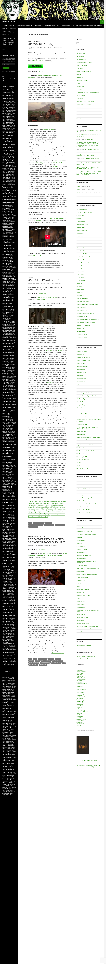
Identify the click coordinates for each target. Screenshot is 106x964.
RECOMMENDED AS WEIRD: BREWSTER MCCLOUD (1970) (47, 541)
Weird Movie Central (82, 334)
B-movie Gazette (81, 221)
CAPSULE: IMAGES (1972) (44, 279)
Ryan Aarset (80, 670)
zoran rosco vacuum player (84, 634)
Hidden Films (80, 407)
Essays (78, 83)
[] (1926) (9, 468)
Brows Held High (81, 363)
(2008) (6, 168)
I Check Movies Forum (82, 577)
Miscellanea (80, 98)
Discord (78, 189)
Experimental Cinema (82, 242)
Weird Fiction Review (82, 617)
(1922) (6, 458)
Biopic (57, 261)
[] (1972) (7, 553)
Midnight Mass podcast (83, 262)
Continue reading (36, 255)
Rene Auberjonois (57, 75)
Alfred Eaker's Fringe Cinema (84, 62)
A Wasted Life (80, 215)
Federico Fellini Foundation (84, 489)
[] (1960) (8, 332)
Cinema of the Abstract (82, 224)
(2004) (5, 86)
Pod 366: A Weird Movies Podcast (85, 101)
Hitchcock (49, 350)
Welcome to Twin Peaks (83, 623)
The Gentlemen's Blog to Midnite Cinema (87, 304)
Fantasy (31, 660)
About (5, 25)
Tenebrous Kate (81, 604)
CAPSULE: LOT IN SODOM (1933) (86, 155)
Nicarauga (52, 265)
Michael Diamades (81, 679)
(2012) (11, 152)
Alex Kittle (79, 537)
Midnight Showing (81, 268)
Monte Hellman (58, 161)
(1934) (7, 149)
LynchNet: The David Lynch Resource (86, 498)
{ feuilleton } (80, 527)
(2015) (10, 406)
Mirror (7, 741)
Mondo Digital (80, 274)
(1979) (5, 560)
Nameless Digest (81, 580)
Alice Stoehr (80, 714)
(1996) (8, 483)
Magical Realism (45, 660)
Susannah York (40, 297)
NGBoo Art (79, 283)
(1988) (13, 102)
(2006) (7, 361)
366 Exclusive (80, 56)
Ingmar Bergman (81, 495)
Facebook (79, 192)
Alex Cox (40, 71)
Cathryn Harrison (41, 299)
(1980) (11, 110)
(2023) (7, 689)
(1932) (5, 296)
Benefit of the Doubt (82, 549)
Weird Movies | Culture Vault (84, 340)
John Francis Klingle (82, 697)
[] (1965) (8, 274)
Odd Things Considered (83, 589)
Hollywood (44, 265)
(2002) (10, 95)
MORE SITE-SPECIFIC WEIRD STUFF (24, 25)
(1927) (10, 428)
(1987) (7, 153)
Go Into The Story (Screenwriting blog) (87, 574)
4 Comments (54, 545)
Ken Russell (37, 220)
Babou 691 (79, 543)
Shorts (78, 110)
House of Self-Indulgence (83, 254)
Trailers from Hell (81, 614)
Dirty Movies (80, 384)
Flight (37, 660)
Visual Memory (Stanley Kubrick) (85, 512)
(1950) (6, 466)
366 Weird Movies (8, 22)
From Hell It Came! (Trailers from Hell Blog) (88, 568)
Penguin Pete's (80, 598)
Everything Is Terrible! (82, 565)
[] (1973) (8, 370)
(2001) (6, 177)
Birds (35, 658)
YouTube (79, 198)
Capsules (30, 277)
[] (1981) (9, 774)
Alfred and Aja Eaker (82, 683)
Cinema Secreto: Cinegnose (84, 645)
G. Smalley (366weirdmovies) (84, 711)
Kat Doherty (80, 680)
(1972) (8, 237)
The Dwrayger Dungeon (83, 301)
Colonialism (43, 263)
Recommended (33, 267)
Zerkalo (11, 741)
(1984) (8, 98)
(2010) (8, 617)
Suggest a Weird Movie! (68, 25)
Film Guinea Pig (81, 399)
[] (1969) (9, 192)
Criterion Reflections (82, 378)
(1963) (9, 88)
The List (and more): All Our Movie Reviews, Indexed (89, 25)
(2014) (5, 493)
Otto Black (79, 674)
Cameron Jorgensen (82, 694)
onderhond (79, 286)
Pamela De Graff (43, 545)
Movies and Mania (81, 277)
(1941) (7, 324)
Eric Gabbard (80, 688)
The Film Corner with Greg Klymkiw (86, 451)
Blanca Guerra (32, 77)
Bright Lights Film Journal (83, 360)
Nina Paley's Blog (81, 500)
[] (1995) (8, 185)
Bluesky (79, 186)
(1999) (10, 290)
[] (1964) (7, 397)
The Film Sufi (80, 454)
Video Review (80, 119)
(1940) (12, 278)
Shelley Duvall (33, 664)
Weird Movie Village (82, 337)
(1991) (6, 125)
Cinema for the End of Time (84, 555)
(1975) (5, 784)
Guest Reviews (32, 536)
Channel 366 (80, 77)
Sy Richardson (46, 75)
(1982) (7, 294)
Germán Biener (81, 673)
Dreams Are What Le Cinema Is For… (86, 390)
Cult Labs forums (81, 227)
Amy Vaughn (80, 722)
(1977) (6, 261)
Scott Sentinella (81, 710)
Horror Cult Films (81, 251)
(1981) (6, 490)
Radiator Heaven (81, 434)
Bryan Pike (79, 707)
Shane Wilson (46, 283)
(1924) (6, 401)
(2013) (9, 258)
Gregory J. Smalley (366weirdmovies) (51, 47)
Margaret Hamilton (57, 555)
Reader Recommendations (84, 104)
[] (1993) (8, 495)
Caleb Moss (80, 704)
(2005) (7, 300)
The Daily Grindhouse (82, 298)
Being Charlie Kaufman (83, 480)
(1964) (7, 244)
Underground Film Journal (83, 325)
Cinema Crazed (81, 369)
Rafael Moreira (80, 701)
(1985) (12, 166)
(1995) (7, 217)
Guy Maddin (80, 492)
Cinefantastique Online (82, 366)
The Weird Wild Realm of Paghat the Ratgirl (88, 319)
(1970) (10, 175)
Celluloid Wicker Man (82, 552)
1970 (30, 658)
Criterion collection (38, 60)
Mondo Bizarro (80, 271)
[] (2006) (8, 352)
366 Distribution (81, 53)
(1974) (5, 542)
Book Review (80, 68)
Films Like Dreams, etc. (83, 402)
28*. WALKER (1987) (40, 44)
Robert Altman (42, 293)
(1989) (9, 199)
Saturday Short (80, 107)
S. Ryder (79, 708)
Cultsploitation (80, 233)
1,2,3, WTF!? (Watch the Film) (84, 212)
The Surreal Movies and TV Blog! (85, 313)
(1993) (8, 535)
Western (58, 267)
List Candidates (41, 536)
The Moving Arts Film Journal (84, 456)
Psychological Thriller (35, 524)
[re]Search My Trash (82, 209)
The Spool (79, 465)
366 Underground (81, 59)
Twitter (78, 195)
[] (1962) (9, 271)
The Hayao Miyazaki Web (83, 509)
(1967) (11, 143)
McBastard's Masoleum (83, 259)
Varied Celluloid (81, 331)
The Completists (81, 607)
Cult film (58, 658)
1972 (30, 522)
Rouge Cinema (80, 442)
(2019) (8, 732)
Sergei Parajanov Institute (83, 506)
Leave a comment (56, 283)
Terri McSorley (80, 700)
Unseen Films (80, 328)
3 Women (50, 382)
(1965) (11, 481)
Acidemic (79, 218)
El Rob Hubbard (81, 691)
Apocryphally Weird (34, 41)
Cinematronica (80, 375)
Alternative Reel (81, 540)
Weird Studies (80, 620)
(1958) (5, 630)
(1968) (10, 123)
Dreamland (79, 483)
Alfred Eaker (80, 682)
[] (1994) (8, 179)
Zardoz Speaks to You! (82, 631)
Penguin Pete (80, 163)
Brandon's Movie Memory (83, 357)
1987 (45, 261)
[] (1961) (9, 390)
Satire (52, 267)
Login (3, 49)
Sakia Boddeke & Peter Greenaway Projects (88, 503)
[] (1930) (9, 156)
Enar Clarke (80, 676)
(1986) (9, 309)
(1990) (10, 116)
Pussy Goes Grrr (81, 601)
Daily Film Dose (81, 381)
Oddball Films (80, 592)
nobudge (79, 583)
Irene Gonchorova (81, 689)
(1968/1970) (8, 474)
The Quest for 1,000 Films (83, 459)
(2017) (10, 462)
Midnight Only (80, 265)
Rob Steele (79, 713)
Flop (38, 265)
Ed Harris (39, 75)
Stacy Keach (47, 555)
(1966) (6, 475)
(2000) (6, 416)
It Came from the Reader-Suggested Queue (88, 92)
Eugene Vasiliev (81, 720)
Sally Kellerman (47, 553)
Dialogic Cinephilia (81, 558)
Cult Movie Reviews (82, 230)
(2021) (13, 781)
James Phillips (80, 705)
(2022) (7, 710)
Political (60, 265)
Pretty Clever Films (81, 431)
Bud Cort (50, 658)
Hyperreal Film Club (82, 413)
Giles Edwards (80, 685)
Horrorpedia (80, 410)
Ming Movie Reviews (82, 424)
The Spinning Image (82, 462)
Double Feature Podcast (83, 387)
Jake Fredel (80, 686)
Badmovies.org (80, 354)
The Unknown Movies (82, 316)
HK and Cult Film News (83, 248)
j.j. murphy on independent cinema (86, 416)
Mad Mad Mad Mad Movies (84, 257)
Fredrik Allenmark (81, 671)
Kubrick (59, 350)
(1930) (10, 385)
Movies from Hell (81, 280)
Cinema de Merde (81, 372)
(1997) (7, 407)
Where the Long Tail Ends (83, 468)
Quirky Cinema (80, 289)
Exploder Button (81, 245)
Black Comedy (42, 658)
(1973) (7, 111)
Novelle (78, 586)
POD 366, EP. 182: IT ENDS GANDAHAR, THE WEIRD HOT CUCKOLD (89, 173)
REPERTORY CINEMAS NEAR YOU (52, 25)
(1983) (10, 518)
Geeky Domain (80, 571)
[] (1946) (8, 134)
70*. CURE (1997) (89, 139)
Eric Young (79, 725)
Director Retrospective (82, 80)
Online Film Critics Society (83, 595)
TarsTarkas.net (80, 295)
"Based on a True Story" (35, 261)
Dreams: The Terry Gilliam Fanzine (86, 486)
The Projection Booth (82, 310)
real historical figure (48, 129)
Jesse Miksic (80, 703)
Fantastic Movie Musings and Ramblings (87, 396)
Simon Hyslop (80, 692)
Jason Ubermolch (81, 719)
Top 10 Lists (80, 113)
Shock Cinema (80, 292)
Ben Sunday (80, 716)
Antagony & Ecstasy (82, 351)
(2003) (9, 202)
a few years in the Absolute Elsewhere (86, 534)
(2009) (6, 114)
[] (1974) (8, 698)
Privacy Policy (39, 25)
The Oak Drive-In (81, 307)
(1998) (8, 284)
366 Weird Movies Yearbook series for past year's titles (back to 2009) (89, 766)
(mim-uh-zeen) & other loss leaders (86, 524)
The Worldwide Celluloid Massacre (86, 322)
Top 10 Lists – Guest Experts (84, 116)
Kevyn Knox (80, 698)
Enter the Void (80, 239)
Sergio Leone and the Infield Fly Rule (86, 445)
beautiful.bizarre (81, 546)
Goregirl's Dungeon (82, 404)
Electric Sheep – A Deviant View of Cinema (88, 393)
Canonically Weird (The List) (84, 71)
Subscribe (6, 68)
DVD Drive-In (80, 236)
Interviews (79, 89)
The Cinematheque (82, 448)
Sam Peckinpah (57, 163)
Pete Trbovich (80, 717)
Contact (11, 25)
